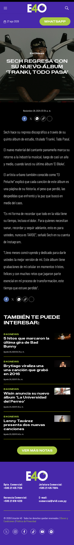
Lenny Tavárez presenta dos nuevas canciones (24, 425)
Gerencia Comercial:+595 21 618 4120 (15, 499)
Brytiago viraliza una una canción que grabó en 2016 (26, 370)
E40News (37, 53)
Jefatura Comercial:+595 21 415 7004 (50, 486)
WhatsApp (55, 21)
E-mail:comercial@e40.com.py (52, 499)
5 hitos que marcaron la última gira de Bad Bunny (26, 342)
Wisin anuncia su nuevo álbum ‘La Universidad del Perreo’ (26, 397)
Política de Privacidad (26, 521)
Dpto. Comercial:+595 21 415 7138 (13, 486)
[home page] (36, 8)
